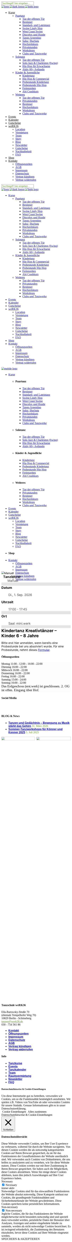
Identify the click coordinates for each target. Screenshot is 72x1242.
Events (13, 1066)
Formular (43, 650)
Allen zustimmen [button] (37, 1111)
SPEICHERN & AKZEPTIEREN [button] (20, 1238)
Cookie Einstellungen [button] (14, 1111)
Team (12, 1072)
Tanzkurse (15, 1063)
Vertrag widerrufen (20, 1049)
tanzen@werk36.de (12, 1021)
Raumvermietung (19, 1075)
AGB (11, 1043)
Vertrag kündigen (19, 1046)
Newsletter (15, 1079)
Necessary (11, 1184)
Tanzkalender (17, 1069)
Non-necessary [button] (9, 1207)
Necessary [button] (7, 1181)
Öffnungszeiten (18, 1033)
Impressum (15, 1036)
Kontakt (13, 1030)
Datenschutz (16, 1039)
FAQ (11, 1082)
